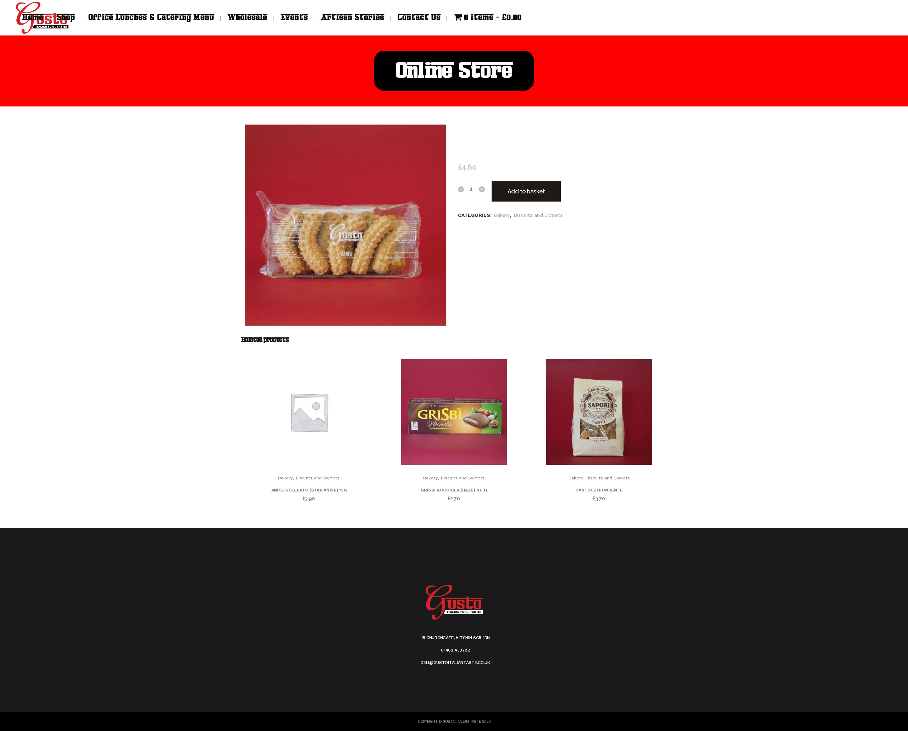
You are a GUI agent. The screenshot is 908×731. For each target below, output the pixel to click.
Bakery (502, 215)
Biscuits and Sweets (538, 215)
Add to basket (526, 191)
